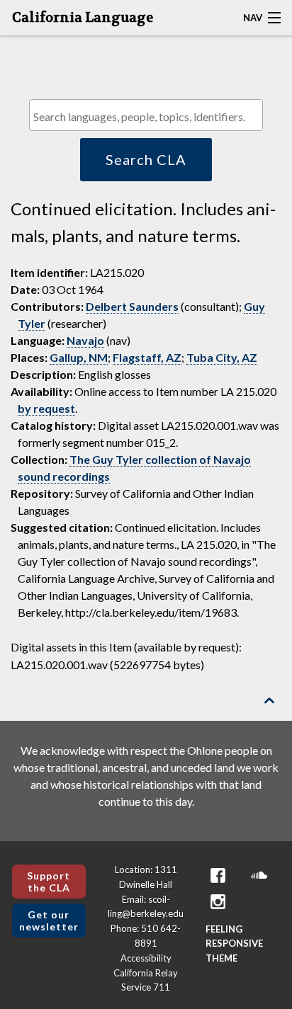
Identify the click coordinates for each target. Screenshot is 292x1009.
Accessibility (146, 958)
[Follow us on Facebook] (218, 875)
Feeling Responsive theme (234, 943)
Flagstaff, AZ (147, 357)
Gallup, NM (79, 357)
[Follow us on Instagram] (218, 902)
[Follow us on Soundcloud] (259, 875)
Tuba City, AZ (221, 357)
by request (46, 408)
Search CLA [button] (146, 159)
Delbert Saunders (132, 306)
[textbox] (149, 116)
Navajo (85, 340)
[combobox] (146, 115)
